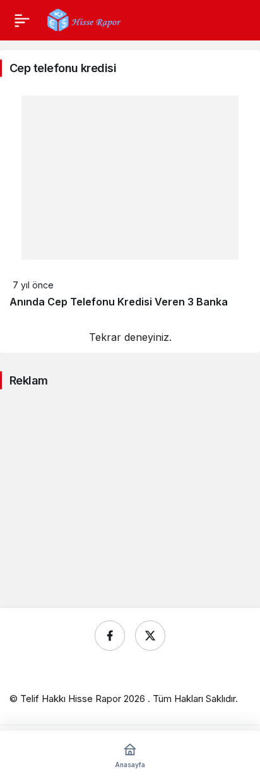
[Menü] (22, 20)
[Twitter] (150, 635)
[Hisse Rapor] (84, 19)
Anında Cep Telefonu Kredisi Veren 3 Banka (118, 301)
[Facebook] (110, 635)
